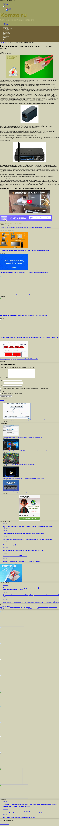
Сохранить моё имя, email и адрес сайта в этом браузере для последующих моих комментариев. (25, 388)
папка (5, 608)
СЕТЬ (4, 34)
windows (6, 607)
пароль (7, 608)
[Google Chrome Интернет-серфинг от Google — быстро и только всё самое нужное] (12, 626)
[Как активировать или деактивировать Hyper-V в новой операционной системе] (8, 642)
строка (26, 608)
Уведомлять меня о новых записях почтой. (12, 393)
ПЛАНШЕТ (6, 32)
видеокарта (14, 607)
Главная (2, 42)
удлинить (14, 223)
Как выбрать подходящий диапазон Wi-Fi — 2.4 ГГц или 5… (19, 359)
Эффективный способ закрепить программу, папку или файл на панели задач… (22, 437)
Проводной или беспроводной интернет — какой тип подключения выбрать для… (26, 250)
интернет (2, 223)
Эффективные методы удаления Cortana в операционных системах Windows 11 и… (23, 478)
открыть (2, 608)
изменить (28, 607)
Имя (1, 380)
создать (23, 608)
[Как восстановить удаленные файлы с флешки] (14, 798)
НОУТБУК (5, 31)
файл (38, 608)
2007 (1, 607)
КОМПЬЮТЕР (6, 29)
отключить (51, 607)
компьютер (33, 607)
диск (24, 607)
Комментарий (4, 377)
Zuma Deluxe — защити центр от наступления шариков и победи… (19, 464)
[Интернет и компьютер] (17, 20)
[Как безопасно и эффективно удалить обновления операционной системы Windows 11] (10, 690)
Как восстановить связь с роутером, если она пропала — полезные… (21, 294)
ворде (22, 607)
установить (34, 608)
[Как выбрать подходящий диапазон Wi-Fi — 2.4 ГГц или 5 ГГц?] (14, 356)
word (11, 607)
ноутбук (39, 607)
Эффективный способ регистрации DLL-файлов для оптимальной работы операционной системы (27, 450)
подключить (11, 608)
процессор (20, 608)
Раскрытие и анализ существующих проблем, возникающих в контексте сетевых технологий (29, 337)
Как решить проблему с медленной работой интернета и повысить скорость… (24, 315)
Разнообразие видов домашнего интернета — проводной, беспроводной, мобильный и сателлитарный (28, 419)
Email (2, 383)
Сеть (5, 42)
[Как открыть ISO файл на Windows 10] (14, 705)
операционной (44, 607)
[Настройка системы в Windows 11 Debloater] (14, 674)
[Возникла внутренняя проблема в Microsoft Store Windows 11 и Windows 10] (11, 751)
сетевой (10, 223)
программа (16, 608)
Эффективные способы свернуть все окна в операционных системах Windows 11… (23, 491)
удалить (30, 608)
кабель (6, 223)
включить (18, 607)
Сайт (1, 385)
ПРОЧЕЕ (5, 37)
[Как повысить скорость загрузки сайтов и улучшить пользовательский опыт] (14, 269)
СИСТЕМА (6, 36)
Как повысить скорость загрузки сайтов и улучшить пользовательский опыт (24, 272)
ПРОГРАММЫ (6, 33)
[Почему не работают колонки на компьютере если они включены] (14, 735)
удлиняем (19, 223)
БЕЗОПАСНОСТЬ (7, 28)
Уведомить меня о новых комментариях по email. (14, 391)
